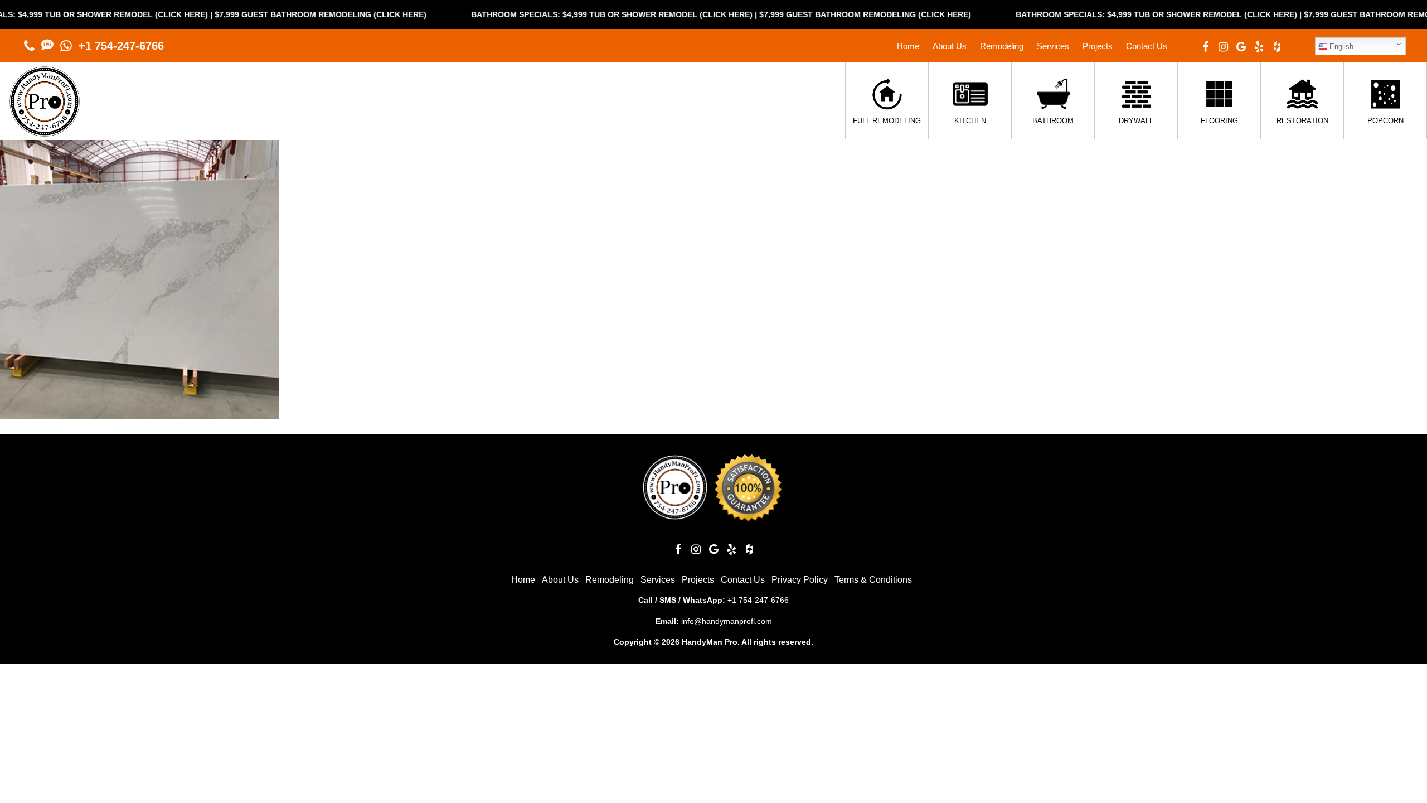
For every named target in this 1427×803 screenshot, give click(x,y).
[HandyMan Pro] (44, 130)
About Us (950, 46)
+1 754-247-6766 (121, 46)
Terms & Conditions (873, 579)
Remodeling (1001, 46)
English (1340, 46)
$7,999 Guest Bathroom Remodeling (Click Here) (290, 14)
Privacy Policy (799, 579)
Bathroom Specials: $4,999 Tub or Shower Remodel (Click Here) (581, 14)
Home (908, 46)
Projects (1098, 46)
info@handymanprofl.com (726, 621)
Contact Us (1146, 46)
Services (1053, 46)
